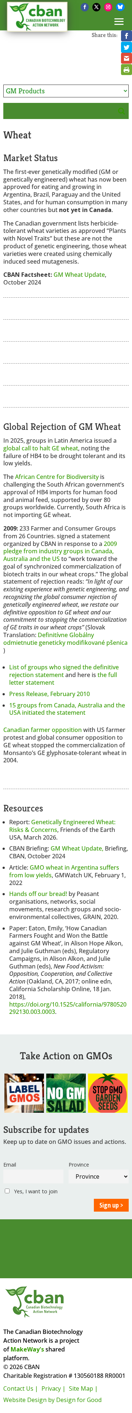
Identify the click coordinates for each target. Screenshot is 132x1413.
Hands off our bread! (38, 894)
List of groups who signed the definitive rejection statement (64, 671)
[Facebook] (85, 7)
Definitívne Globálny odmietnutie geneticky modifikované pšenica (65, 639)
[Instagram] (108, 7)
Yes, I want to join (35, 1191)
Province (79, 1164)
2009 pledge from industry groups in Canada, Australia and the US (60, 551)
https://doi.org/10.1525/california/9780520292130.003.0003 (67, 1008)
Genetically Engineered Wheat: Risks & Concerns (62, 826)
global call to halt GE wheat (40, 448)
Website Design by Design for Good (52, 1400)
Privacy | (53, 1388)
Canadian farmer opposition (42, 730)
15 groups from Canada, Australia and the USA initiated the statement (67, 709)
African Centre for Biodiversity (57, 477)
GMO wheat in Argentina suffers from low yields (64, 871)
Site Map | (83, 1388)
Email (9, 1164)
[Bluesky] (120, 7)
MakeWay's (27, 1349)
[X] (96, 7)
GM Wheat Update (79, 275)
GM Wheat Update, (78, 848)
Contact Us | (20, 1388)
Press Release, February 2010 (49, 694)
